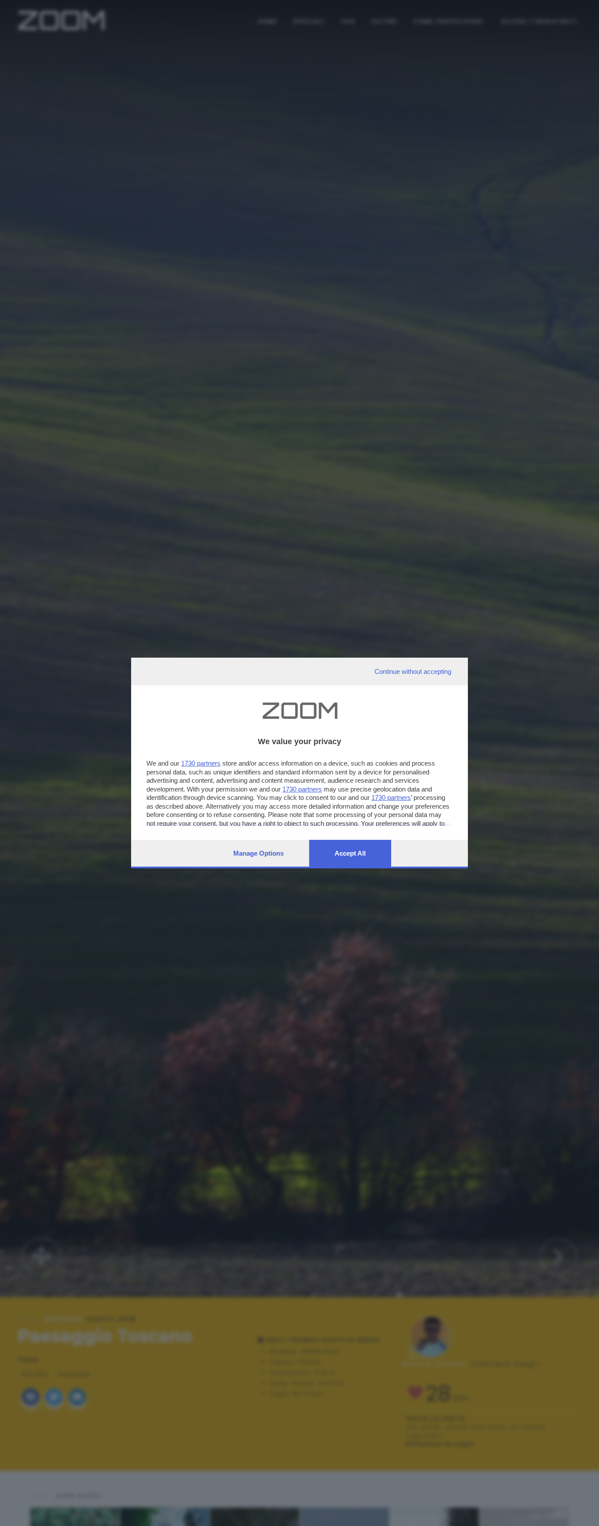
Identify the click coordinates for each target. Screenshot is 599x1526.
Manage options (258, 853)
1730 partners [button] (201, 763)
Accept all (350, 853)
